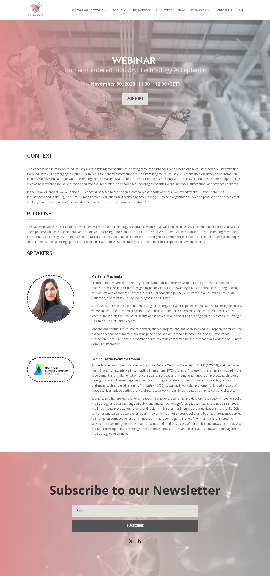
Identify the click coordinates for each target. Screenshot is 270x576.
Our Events (164, 10)
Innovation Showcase (87, 10)
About (117, 10)
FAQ (240, 10)
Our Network (141, 10)
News (181, 10)
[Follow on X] (130, 541)
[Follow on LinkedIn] (139, 541)
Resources (198, 10)
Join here (135, 98)
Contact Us (223, 10)
